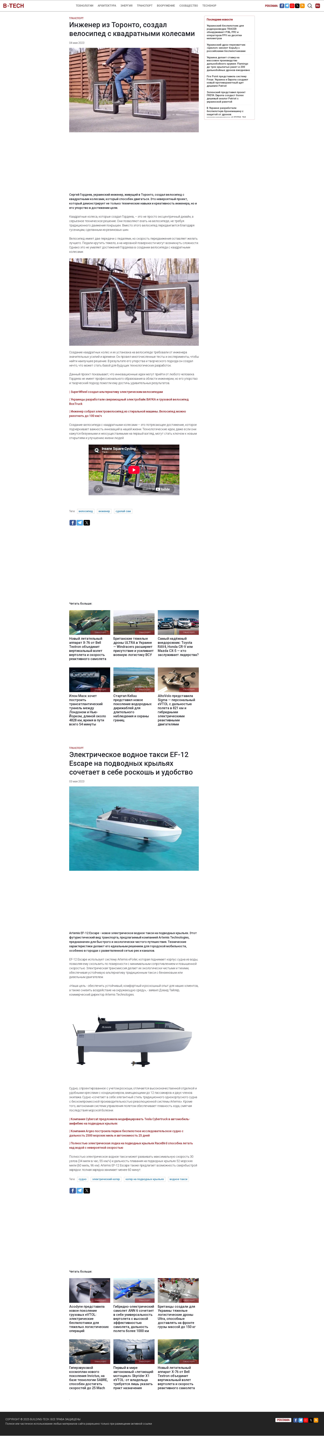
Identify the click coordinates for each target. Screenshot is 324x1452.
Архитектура (107, 5)
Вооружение (166, 5)
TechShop (209, 5)
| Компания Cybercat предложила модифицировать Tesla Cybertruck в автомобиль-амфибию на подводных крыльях (129, 1121)
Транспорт (145, 5)
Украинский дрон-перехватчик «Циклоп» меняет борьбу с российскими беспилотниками (226, 48)
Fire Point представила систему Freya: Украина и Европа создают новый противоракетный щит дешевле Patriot (227, 81)
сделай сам (123, 511)
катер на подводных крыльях (145, 1179)
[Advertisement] (134, 164)
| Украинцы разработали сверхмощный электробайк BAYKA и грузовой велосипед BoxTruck (129, 402)
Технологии (84, 5)
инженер (104, 511)
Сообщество (188, 5)
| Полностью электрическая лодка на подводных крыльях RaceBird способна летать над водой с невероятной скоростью (131, 1145)
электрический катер (106, 1179)
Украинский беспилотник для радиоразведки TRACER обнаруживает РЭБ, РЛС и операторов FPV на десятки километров (225, 32)
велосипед (86, 511)
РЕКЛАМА (271, 6)
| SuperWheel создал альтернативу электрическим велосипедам (116, 392)
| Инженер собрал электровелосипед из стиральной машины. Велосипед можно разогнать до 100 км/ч (127, 414)
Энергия (126, 5)
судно (83, 1179)
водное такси (178, 1179)
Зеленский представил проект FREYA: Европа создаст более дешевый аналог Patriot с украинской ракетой (226, 97)
